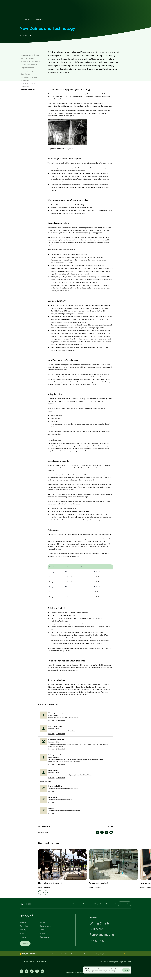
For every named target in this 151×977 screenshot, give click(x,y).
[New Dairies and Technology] (106, 832)
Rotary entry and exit (99, 883)
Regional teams (45, 926)
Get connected (124, 904)
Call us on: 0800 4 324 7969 (33, 961)
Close (126, 970)
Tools (42, 929)
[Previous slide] (40, 892)
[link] (32, 51)
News (22, 933)
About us (23, 922)
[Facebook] (21, 971)
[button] (111, 832)
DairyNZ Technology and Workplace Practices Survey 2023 (74, 384)
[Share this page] (42, 971)
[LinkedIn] (32, 971)
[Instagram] (37, 971)
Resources (43, 933)
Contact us (25, 943)
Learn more (51, 720)
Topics (22, 35)
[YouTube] (26, 971)
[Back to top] (147, 894)
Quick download (60, 720)
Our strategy (24, 926)
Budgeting (97, 940)
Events (42, 922)
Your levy (23, 929)
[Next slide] (45, 892)
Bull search (97, 928)
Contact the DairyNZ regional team (115, 961)
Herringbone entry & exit (50, 883)
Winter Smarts (100, 923)
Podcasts (23, 937)
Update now (127, 954)
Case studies (44, 937)
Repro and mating (102, 934)
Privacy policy (102, 971)
